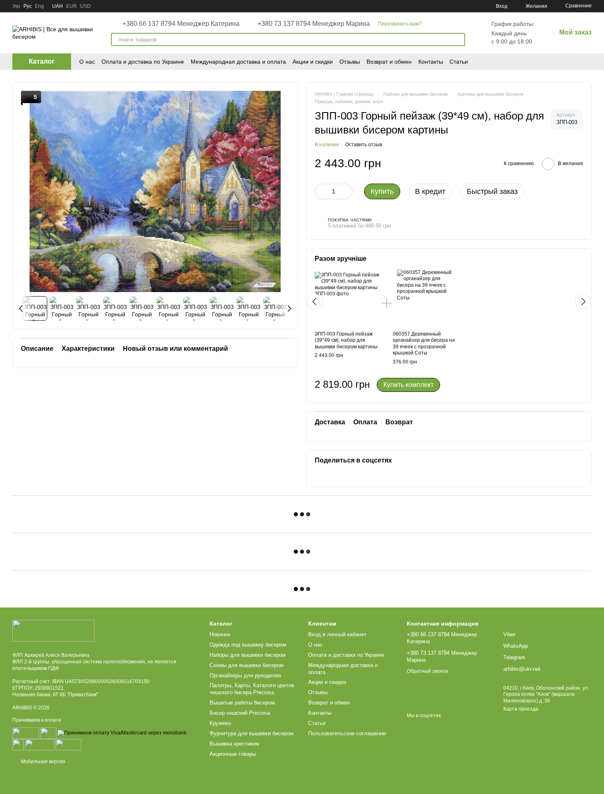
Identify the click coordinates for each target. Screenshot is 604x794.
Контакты (430, 61)
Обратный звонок (427, 671)
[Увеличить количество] (346, 191)
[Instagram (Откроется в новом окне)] (415, 6)
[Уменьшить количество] (321, 191)
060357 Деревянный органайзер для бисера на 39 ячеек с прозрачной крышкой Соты (424, 343)
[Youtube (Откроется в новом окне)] (445, 6)
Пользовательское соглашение (347, 733)
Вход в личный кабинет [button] (337, 634)
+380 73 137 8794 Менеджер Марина (314, 24)
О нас (87, 61)
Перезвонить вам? (400, 24)
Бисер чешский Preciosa (240, 713)
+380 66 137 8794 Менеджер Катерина (181, 24)
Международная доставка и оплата (238, 61)
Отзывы (349, 61)
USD (85, 6)
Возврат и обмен (389, 61)
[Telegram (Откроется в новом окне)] (455, 6)
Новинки (220, 634)
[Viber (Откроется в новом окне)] (474, 6)
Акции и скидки (313, 61)
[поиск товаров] (458, 39)
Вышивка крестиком (234, 744)
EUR (71, 6)
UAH (57, 6)
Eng (39, 6)
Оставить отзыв (363, 144)
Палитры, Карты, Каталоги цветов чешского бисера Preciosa (252, 688)
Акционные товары (233, 754)
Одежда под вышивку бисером (248, 645)
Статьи (459, 61)
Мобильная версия (42, 761)
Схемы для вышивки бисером (247, 665)
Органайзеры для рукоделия (245, 675)
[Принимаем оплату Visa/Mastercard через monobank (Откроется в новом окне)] (122, 733)
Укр (16, 6)
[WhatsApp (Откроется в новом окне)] (464, 6)
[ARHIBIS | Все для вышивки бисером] (53, 630)
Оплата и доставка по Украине (142, 61)
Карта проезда (520, 709)
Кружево (220, 723)
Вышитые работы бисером (242, 703)
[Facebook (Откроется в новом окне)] (435, 6)
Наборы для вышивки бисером (248, 655)
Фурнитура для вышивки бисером (251, 733)
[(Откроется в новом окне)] (18, 745)
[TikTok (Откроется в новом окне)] (425, 6)
